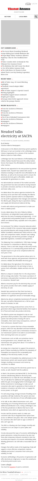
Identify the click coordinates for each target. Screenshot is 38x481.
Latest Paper (14, 475)
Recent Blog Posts (9, 105)
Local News (23, 16)
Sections (7, 16)
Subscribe (24, 475)
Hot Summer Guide (9, 48)
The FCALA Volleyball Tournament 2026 (16, 117)
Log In (34, 4)
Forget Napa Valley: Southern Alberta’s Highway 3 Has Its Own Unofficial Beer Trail (15, 57)
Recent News (7, 79)
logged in (13, 467)
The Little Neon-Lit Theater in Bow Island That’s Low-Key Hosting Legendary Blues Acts (15, 72)
